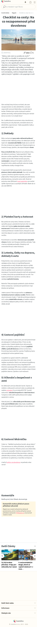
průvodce (9, 390)
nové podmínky (22, 181)
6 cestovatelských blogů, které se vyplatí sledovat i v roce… (25, 565)
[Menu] (34, 2)
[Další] (35, 556)
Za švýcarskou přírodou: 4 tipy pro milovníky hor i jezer (9, 564)
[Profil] (30, 2)
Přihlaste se (20, 513)
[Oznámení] (25, 2)
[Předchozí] (2, 556)
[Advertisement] (18, 89)
